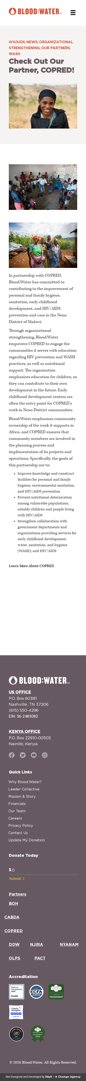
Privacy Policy (20, 825)
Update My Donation (26, 840)
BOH (13, 904)
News (31, 42)
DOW (14, 945)
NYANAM (69, 945)
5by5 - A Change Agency (62, 1076)
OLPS (14, 958)
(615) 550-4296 (24, 710)
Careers (15, 818)
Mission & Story (22, 796)
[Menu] (73, 12)
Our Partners (55, 48)
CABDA (11, 917)
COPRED (13, 931)
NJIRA (36, 945)
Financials (17, 804)
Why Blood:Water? (25, 782)
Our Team (17, 811)
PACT (39, 958)
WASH (14, 54)
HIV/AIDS (17, 42)
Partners (17, 894)
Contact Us (18, 833)
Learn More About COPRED (31, 566)
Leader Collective (23, 789)
